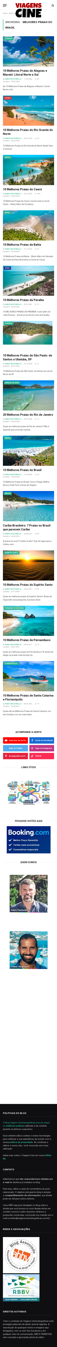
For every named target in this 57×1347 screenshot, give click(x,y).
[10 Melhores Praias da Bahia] (28, 225)
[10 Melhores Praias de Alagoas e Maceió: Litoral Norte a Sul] (28, 51)
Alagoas (8, 38)
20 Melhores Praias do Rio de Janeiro (28, 414)
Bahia (7, 212)
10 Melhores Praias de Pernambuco (27, 640)
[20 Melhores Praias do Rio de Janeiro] (28, 395)
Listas (7, 98)
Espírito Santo (11, 553)
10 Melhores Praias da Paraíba (23, 300)
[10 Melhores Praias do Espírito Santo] (28, 565)
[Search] (52, 5)
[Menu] (5, 5)
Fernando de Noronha (14, 608)
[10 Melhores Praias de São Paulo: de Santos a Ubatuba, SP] (28, 336)
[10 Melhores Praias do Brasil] (28, 451)
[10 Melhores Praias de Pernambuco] (28, 621)
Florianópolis (11, 663)
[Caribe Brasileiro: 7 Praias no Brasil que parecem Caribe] (28, 506)
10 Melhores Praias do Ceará (22, 189)
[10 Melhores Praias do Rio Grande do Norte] (28, 111)
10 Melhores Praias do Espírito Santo (28, 584)
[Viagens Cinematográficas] (28, 5)
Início (5, 13)
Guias (7, 268)
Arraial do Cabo (12, 383)
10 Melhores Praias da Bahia (22, 244)
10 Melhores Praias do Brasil (22, 470)
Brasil (8, 157)
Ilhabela (8, 323)
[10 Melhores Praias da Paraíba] (28, 281)
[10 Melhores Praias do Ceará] (28, 170)
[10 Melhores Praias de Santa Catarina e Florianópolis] (28, 676)
